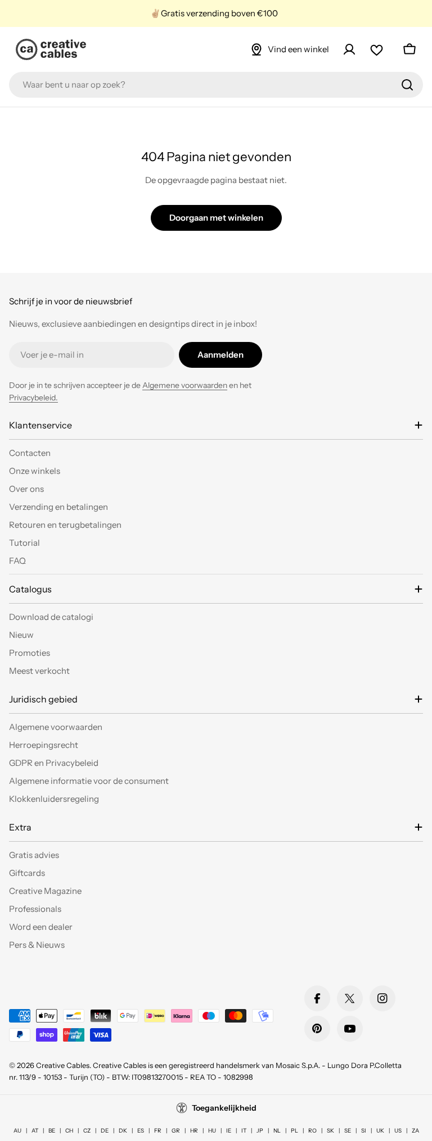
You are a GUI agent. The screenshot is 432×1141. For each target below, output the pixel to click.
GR (176, 1130)
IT (243, 1130)
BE (51, 1130)
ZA (415, 1130)
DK (123, 1130)
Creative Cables (62, 1065)
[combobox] (216, 85)
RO (312, 1130)
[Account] (349, 49)
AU (17, 1130)
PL (294, 1130)
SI (363, 1130)
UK (380, 1130)
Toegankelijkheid (224, 1108)
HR (194, 1130)
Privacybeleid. (33, 397)
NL (277, 1130)
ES (140, 1130)
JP (259, 1130)
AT (35, 1130)
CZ (87, 1130)
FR (157, 1130)
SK (330, 1130)
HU (212, 1130)
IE (228, 1130)
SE (347, 1130)
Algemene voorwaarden (184, 385)
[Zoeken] (407, 85)
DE (105, 1130)
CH (69, 1130)
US (398, 1130)
